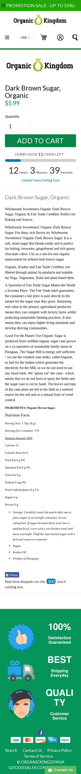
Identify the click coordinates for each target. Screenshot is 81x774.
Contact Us (32, 750)
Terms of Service (38, 756)
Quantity (12, 116)
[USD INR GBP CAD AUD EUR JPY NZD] (26, 37)
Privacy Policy (59, 750)
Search (11, 750)
